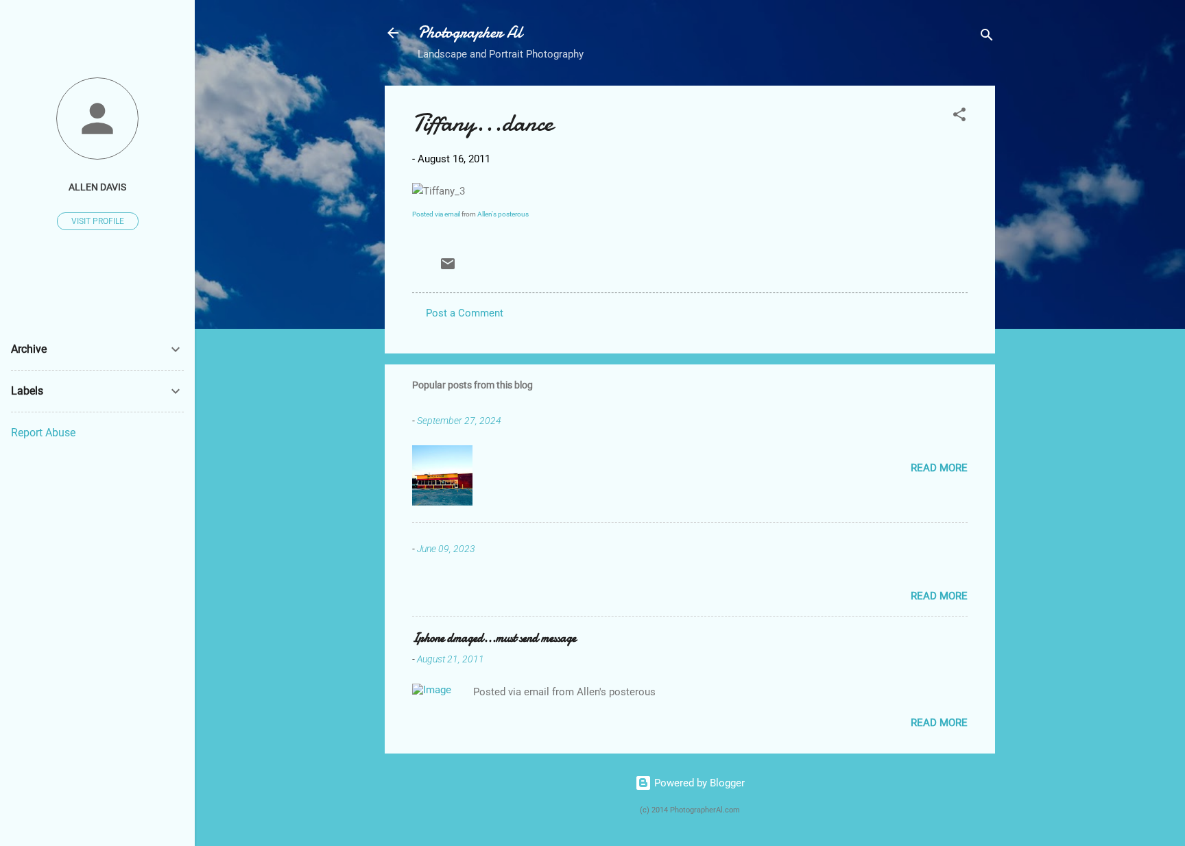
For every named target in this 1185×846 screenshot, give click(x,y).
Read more (939, 468)
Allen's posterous (503, 214)
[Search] (987, 37)
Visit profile (97, 221)
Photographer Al (470, 32)
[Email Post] (448, 268)
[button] (959, 116)
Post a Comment (464, 313)
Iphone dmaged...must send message (494, 638)
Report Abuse (43, 432)
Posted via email (436, 214)
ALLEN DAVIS (97, 187)
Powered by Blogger (698, 783)
